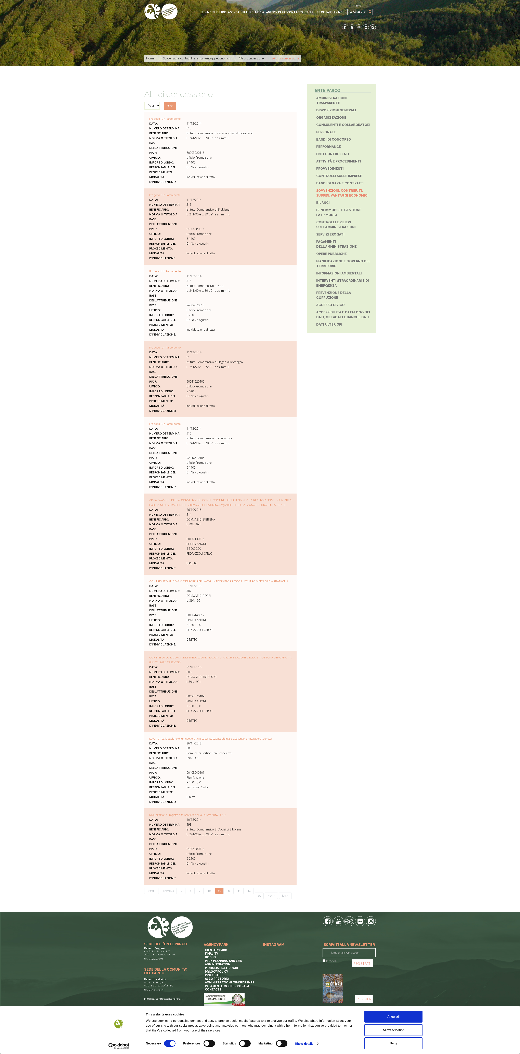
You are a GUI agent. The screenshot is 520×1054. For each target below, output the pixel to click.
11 (219, 890)
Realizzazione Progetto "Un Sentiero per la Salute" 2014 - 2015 (187, 814)
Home (150, 58)
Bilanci (323, 203)
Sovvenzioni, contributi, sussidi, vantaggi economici (196, 58)
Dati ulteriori (329, 324)
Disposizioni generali (336, 110)
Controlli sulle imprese (339, 176)
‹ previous (167, 890)
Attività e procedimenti (338, 161)
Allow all (393, 1016)
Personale (326, 132)
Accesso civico (330, 305)
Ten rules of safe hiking (323, 12)
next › (271, 895)
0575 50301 (156, 958)
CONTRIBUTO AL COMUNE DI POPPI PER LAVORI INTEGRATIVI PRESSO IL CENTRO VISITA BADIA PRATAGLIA (218, 581)
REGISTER (364, 999)
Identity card (216, 950)
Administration (217, 964)
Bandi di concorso (333, 139)
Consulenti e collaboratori (343, 125)
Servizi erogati (330, 234)
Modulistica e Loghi (221, 968)
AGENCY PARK (275, 12)
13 (239, 890)
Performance (328, 147)
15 (259, 895)
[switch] (209, 1043)
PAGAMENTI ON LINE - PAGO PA (227, 986)
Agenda (233, 12)
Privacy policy (216, 971)
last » (285, 895)
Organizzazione (331, 117)
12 (229, 890)
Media (259, 12)
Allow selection (393, 1030)
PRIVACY (332, 961)
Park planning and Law (223, 961)
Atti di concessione (251, 58)
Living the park (214, 12)
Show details (304, 1043)
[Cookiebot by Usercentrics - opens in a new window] (119, 1046)
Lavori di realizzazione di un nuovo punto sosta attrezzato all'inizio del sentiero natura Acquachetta (210, 738)
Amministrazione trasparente (229, 982)
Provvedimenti (330, 169)
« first (150, 890)
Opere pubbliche (331, 254)
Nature (247, 12)
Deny (393, 1043)
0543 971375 (156, 989)
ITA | (351, 5)
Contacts (295, 12)
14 (249, 890)
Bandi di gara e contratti (340, 183)
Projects (212, 975)
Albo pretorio (217, 978)
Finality (211, 953)
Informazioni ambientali (339, 273)
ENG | (359, 5)
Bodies (210, 957)
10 (209, 890)
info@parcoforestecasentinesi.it (163, 998)
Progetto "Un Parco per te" (165, 118)
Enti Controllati (332, 154)
